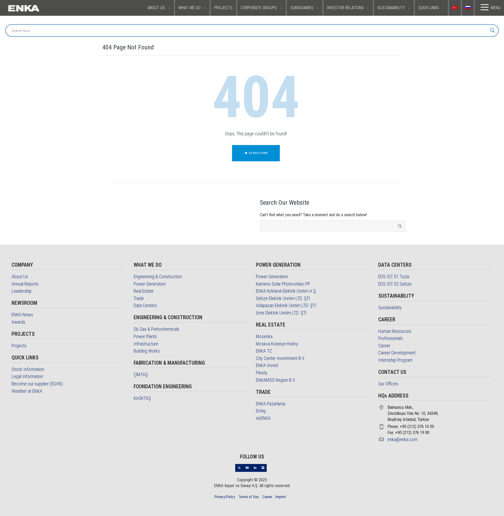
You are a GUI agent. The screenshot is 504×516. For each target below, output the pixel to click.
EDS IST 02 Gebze (395, 284)
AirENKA (263, 418)
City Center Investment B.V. (280, 358)
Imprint (281, 497)
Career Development (397, 352)
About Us (20, 276)
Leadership (22, 291)
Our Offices (388, 383)
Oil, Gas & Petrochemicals (156, 329)
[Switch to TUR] (455, 8)
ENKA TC (264, 351)
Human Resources (394, 331)
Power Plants (145, 336)
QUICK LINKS (428, 7)
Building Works (147, 351)
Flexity (261, 372)
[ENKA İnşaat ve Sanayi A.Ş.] (40, 8)
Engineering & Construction (158, 276)
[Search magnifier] (492, 30)
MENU (496, 7)
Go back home (258, 153)
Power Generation (150, 284)
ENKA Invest (267, 365)
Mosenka (264, 336)
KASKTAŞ (142, 398)
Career (384, 345)
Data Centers (145, 305)
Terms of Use (249, 497)
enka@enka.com (402, 439)
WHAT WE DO (189, 7)
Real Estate (144, 291)
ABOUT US (156, 7)
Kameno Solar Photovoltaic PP (283, 284)
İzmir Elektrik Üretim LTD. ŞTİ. (281, 313)
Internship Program (395, 360)
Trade (139, 298)
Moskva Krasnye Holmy (277, 344)
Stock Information (28, 369)
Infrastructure (146, 344)
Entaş (261, 411)
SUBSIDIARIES (301, 7)
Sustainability (390, 307)
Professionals (390, 338)
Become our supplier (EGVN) (37, 383)
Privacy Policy (224, 497)
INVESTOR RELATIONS (345, 7)
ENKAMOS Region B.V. (276, 380)
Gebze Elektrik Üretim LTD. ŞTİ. (283, 298)
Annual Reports (25, 284)
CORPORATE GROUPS (259, 7)
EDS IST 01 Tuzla (393, 276)
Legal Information (27, 376)
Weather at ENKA (27, 391)
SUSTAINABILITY (391, 7)
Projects (19, 345)
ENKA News (22, 314)
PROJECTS (223, 7)
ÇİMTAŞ (141, 374)
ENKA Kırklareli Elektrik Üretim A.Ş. (286, 291)
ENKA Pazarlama (270, 403)
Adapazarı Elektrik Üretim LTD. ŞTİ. (286, 305)
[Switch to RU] (468, 8)
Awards (18, 322)
